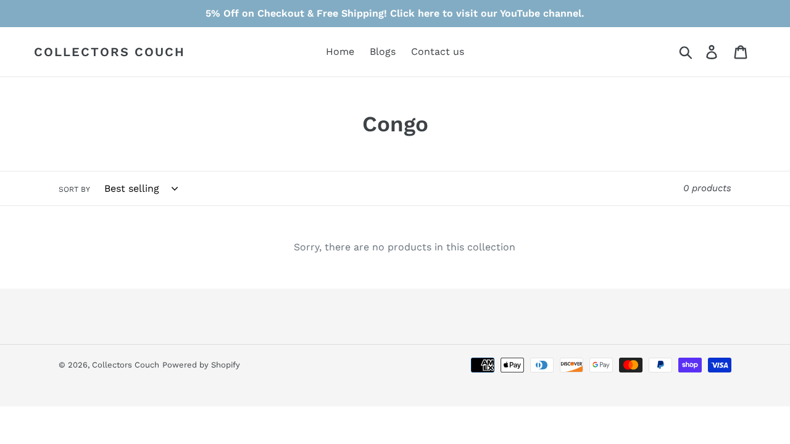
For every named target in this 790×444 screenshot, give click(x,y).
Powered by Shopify (201, 364)
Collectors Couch (109, 51)
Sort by (74, 189)
